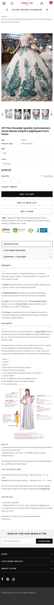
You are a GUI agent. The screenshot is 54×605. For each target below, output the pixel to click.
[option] (27, 9)
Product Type (7, 143)
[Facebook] (2, 579)
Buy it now (27, 211)
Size (3, 149)
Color (3, 159)
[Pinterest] (7, 579)
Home (3, 16)
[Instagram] (13, 579)
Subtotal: (5, 187)
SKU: (3, 140)
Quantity (5, 176)
